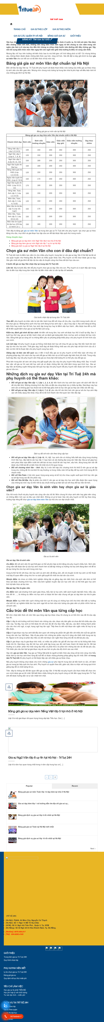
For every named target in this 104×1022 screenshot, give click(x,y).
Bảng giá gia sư (10, 975)
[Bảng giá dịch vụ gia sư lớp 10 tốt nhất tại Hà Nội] (12, 840)
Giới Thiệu (75, 35)
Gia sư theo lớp (39, 29)
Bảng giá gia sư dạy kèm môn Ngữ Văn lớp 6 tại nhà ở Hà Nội (36, 240)
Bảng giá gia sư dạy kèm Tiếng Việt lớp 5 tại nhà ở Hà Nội (45, 711)
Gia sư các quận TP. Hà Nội (28, 35)
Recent (75, 786)
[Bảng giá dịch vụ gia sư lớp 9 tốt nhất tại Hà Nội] (12, 817)
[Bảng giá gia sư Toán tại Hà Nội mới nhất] (12, 830)
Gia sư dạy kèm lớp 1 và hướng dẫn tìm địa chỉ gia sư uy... (43, 803)
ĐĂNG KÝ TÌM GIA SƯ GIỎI (36, 39)
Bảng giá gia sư (56, 35)
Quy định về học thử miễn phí (15, 978)
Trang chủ (19, 29)
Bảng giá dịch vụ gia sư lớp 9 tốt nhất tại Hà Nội (39, 815)
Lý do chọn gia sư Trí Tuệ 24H (15, 972)
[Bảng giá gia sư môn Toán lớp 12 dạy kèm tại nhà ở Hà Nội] (12, 795)
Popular (29, 786)
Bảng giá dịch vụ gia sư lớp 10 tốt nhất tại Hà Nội (39, 838)
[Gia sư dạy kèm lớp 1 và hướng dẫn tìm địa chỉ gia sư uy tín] (12, 805)
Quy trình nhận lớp (11, 960)
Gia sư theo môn (62, 29)
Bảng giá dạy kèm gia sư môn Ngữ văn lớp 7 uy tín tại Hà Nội (35, 243)
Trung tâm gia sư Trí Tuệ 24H (15, 957)
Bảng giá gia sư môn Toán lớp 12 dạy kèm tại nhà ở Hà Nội (43, 792)
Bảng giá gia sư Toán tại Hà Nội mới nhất (36, 826)
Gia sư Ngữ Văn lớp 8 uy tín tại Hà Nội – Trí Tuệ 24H (40, 757)
